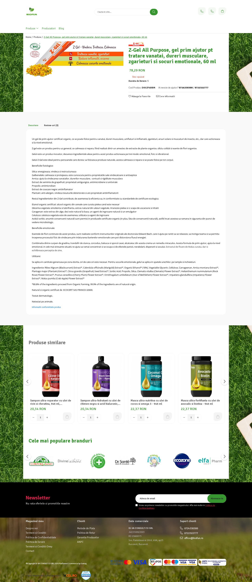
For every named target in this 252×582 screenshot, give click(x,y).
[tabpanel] (74, 59)
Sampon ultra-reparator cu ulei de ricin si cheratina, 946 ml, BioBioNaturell (50, 402)
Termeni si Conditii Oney (39, 546)
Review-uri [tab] (51, 125)
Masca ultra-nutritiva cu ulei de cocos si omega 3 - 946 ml (149, 402)
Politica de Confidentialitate (41, 537)
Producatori (49, 28)
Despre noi (32, 528)
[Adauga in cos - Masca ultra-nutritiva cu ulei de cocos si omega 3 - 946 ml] (167, 416)
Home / (29, 37)
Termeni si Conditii (36, 532)
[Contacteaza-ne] (202, 11)
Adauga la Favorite (141, 96)
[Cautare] (154, 12)
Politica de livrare (35, 541)
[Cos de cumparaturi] (222, 11)
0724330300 (191, 528)
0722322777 (191, 533)
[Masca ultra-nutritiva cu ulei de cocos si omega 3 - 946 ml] (151, 376)
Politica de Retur (86, 532)
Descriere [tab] (33, 125)
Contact (30, 551)
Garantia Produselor (88, 537)
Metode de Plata (86, 528)
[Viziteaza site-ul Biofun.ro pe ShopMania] (86, 575)
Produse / (38, 37)
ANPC (80, 541)
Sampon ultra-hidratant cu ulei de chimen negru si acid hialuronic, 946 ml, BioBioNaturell (100, 402)
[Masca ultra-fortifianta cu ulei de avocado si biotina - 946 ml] (201, 376)
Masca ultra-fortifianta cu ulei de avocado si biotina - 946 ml (200, 402)
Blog (61, 28)
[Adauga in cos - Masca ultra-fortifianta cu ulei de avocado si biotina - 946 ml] (218, 416)
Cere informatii (167, 96)
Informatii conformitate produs (46, 307)
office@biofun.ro (193, 538)
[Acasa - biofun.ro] (47, 12)
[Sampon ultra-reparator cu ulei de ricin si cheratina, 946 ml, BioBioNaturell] (50, 376)
